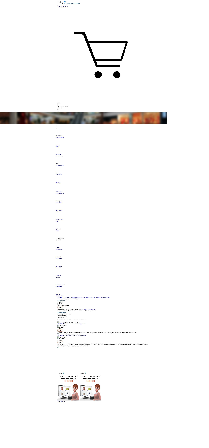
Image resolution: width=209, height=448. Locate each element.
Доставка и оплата (62, 106)
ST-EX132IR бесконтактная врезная (71, 335)
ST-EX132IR (92, 309)
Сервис (59, 108)
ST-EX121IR (85, 309)
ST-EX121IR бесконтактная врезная (71, 324)
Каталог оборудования (73, 3)
